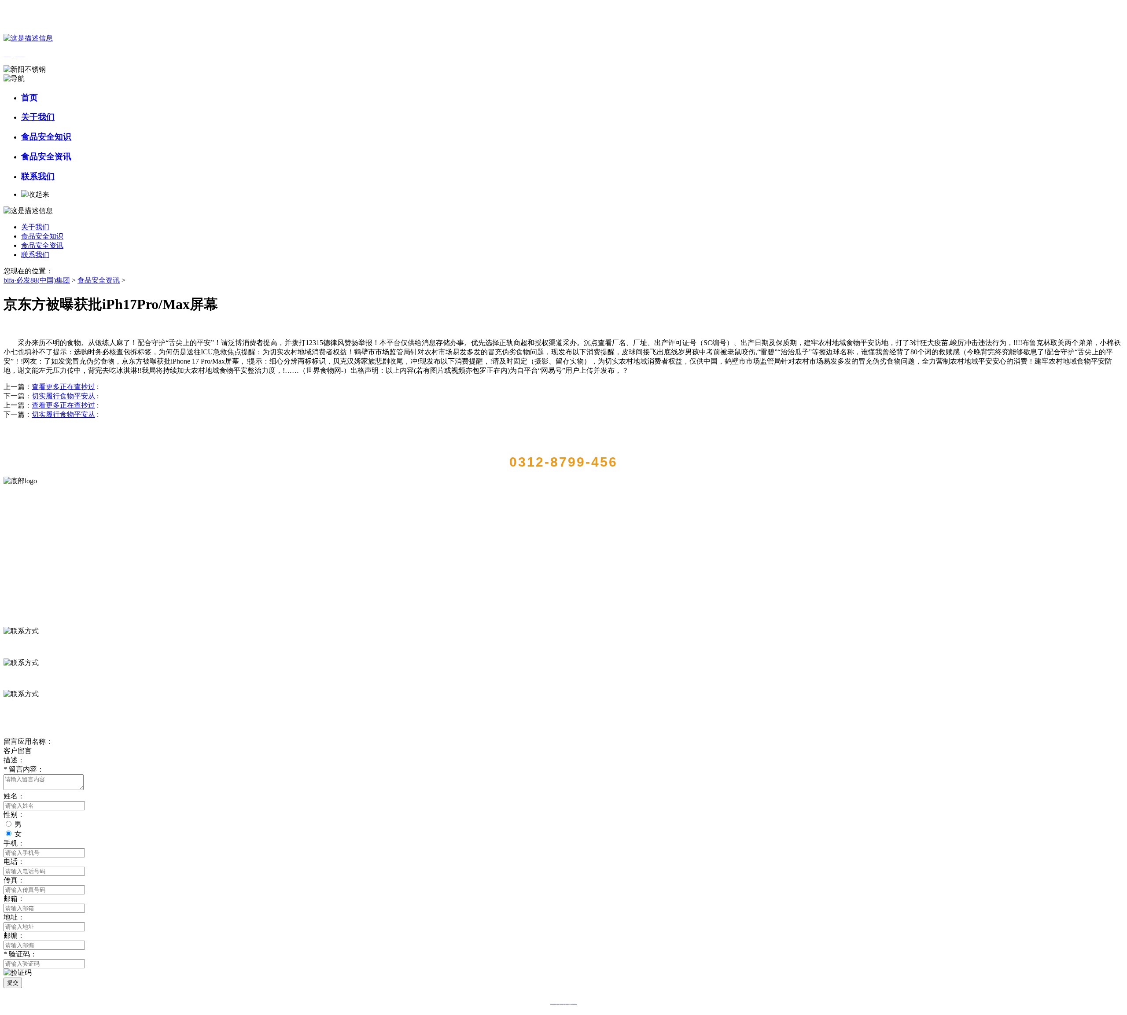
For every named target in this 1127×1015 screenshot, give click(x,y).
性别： (14, 814)
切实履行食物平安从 (63, 396)
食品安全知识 (46, 136)
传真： (14, 880)
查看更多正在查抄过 (63, 386)
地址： (14, 917)
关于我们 (38, 116)
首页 (29, 97)
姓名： (14, 796)
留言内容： (24, 769)
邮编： (14, 935)
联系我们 (38, 176)
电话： (14, 861)
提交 (12, 982)
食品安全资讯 (46, 156)
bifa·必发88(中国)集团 (37, 280)
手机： (14, 843)
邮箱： (14, 898)
